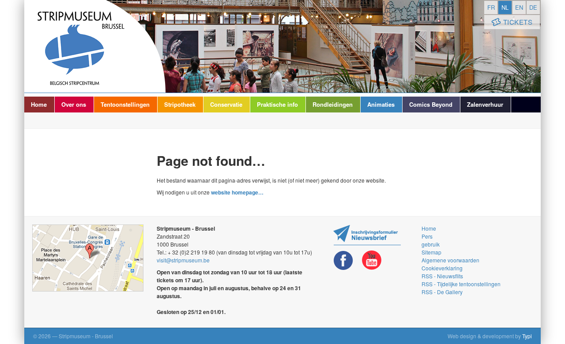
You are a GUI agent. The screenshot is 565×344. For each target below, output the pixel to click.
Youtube (372, 260)
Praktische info (277, 104)
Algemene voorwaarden (450, 260)
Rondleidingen (333, 104)
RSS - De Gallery (442, 291)
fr (491, 7)
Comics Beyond (430, 104)
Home (39, 104)
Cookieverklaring (442, 268)
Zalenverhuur (485, 104)
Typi (527, 336)
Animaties (381, 104)
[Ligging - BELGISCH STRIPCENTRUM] (87, 258)
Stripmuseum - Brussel (95, 46)
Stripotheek (180, 104)
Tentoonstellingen (125, 104)
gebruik (431, 244)
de (533, 7)
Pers (427, 236)
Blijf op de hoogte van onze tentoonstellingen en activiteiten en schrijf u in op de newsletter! (367, 234)
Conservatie (226, 104)
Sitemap (431, 252)
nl (504, 7)
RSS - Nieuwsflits (442, 276)
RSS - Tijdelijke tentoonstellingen (461, 284)
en (519, 7)
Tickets (518, 21)
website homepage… (237, 192)
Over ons (73, 104)
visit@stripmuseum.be (183, 260)
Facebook (343, 260)
